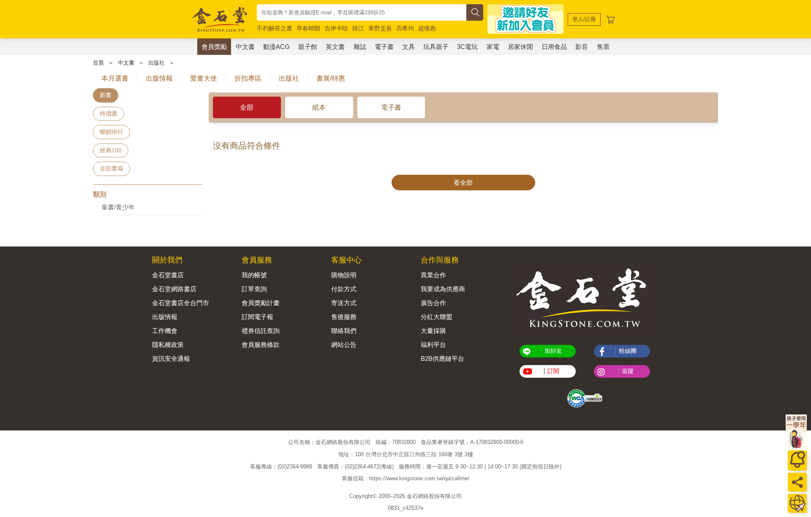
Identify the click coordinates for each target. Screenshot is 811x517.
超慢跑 (427, 28)
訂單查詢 (254, 288)
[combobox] (361, 12)
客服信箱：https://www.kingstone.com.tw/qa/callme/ (405, 479)
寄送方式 (344, 302)
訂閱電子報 (257, 316)
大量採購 (433, 330)
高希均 (405, 28)
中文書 (245, 46)
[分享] (797, 482)
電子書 (384, 46)
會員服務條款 (261, 344)
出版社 (156, 63)
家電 (493, 46)
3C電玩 (467, 46)
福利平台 (433, 344)
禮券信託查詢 (261, 330)
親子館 (307, 46)
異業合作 (433, 275)
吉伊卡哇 (336, 28)
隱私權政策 (168, 344)
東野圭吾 (380, 28)
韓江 (358, 28)
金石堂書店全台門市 (180, 302)
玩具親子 (436, 46)
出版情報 (164, 316)
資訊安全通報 (171, 358)
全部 (246, 107)
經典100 (111, 150)
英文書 (335, 46)
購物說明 (344, 275)
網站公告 (344, 344)
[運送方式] (797, 503)
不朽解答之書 (274, 28)
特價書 (108, 113)
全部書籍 (111, 168)
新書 (106, 95)
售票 (603, 46)
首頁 (98, 63)
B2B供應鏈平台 (442, 358)
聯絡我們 (344, 330)
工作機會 (164, 330)
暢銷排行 (111, 131)
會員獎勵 (214, 46)
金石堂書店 (168, 275)
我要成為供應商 (443, 288)
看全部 (463, 182)
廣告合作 (433, 302)
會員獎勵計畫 (261, 302)
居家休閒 (520, 46)
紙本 (319, 107)
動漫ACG (276, 46)
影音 (581, 46)
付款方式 (344, 288)
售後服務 (344, 316)
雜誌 (360, 46)
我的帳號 (254, 275)
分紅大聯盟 (436, 316)
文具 (408, 46)
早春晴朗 (308, 28)
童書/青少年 (118, 207)
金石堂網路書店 (174, 288)
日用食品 (554, 46)
